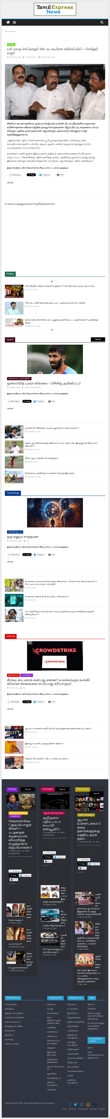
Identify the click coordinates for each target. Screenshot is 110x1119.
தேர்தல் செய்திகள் (14, 1013)
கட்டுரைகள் (73, 1053)
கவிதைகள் (73, 1049)
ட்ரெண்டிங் (27, 675)
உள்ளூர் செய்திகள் (72, 1044)
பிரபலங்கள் (73, 1066)
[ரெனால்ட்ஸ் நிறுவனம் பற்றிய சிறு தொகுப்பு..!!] (50, 910)
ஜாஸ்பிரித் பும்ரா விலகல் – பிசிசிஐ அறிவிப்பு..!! (43, 383)
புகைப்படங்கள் (12, 1043)
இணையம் (13, 675)
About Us (91, 1004)
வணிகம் (51, 1027)
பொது (11, 44)
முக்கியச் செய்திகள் (72, 1082)
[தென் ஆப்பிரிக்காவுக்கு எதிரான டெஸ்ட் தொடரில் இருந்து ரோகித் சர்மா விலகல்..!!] (14, 442)
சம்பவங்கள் (53, 1013)
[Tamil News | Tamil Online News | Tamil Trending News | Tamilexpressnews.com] (8, 22)
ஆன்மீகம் (52, 1073)
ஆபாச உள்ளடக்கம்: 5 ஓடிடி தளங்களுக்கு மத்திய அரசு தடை (88, 829)
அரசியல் (51, 1004)
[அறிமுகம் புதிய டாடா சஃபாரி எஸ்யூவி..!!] (55, 795)
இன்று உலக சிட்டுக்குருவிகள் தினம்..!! (44, 743)
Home (64, 1109)
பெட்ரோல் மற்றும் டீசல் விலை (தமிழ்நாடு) (96, 1026)
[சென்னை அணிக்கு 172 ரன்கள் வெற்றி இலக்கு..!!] (14, 472)
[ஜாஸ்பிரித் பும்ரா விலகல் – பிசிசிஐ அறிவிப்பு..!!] (55, 346)
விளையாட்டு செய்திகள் (19, 378)
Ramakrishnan (31, 57)
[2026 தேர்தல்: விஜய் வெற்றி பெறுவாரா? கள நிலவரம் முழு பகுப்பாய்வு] (14, 286)
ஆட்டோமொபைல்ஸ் (53, 813)
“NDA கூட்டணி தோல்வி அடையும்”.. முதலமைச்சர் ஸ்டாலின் (55, 303)
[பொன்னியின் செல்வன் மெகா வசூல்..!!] (15, 904)
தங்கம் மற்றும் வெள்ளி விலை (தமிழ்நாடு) (95, 1016)
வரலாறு (9, 1039)
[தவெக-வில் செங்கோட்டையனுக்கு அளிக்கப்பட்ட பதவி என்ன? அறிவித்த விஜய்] (14, 320)
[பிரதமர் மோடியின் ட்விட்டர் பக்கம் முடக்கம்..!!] (14, 758)
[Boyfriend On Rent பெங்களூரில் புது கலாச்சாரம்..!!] (15, 952)
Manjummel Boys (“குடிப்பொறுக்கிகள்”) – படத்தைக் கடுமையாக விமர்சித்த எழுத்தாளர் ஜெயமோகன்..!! (20, 834)
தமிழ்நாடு (9, 1008)
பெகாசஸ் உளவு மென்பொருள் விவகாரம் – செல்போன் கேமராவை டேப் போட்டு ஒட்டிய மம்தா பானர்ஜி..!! (61, 583)
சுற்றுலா (51, 1047)
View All (98, 339)
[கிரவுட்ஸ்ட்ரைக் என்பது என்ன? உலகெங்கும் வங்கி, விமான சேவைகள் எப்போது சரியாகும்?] (55, 643)
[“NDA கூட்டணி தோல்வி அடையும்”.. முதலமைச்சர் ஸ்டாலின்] (14, 303)
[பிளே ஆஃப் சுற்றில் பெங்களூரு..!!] (14, 457)
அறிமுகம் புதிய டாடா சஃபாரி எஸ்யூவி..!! (52, 823)
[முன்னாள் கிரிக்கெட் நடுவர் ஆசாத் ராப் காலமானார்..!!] (14, 427)
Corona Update (11, 1004)
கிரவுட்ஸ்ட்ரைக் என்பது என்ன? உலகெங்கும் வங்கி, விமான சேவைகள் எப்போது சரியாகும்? (48, 682)
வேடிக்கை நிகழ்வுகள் (52, 1061)
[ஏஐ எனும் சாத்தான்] (55, 500)
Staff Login (93, 1109)
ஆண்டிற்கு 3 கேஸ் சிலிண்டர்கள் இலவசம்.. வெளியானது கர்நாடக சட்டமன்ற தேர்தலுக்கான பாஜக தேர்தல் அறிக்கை (89, 969)
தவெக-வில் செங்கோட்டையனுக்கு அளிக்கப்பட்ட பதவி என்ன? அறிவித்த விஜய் (61, 321)
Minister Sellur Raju (48, 57)
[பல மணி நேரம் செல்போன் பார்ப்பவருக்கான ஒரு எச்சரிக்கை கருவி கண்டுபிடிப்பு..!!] (14, 611)
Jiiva (27, 540)
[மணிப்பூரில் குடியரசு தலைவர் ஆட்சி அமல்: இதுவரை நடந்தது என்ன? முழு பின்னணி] (84, 893)
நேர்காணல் (73, 1026)
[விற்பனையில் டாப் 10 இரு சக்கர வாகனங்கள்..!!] (50, 886)
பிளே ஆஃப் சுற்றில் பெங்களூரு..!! (41, 458)
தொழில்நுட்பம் (15, 532)
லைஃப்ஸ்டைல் (12, 1022)
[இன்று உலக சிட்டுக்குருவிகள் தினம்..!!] (14, 743)
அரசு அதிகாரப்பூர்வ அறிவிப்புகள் (54, 1020)
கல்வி (70, 1075)
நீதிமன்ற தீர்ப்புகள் (51, 1054)
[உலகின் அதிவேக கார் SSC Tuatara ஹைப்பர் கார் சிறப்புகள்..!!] (50, 933)
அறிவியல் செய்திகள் (72, 1037)
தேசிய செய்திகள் (86, 815)
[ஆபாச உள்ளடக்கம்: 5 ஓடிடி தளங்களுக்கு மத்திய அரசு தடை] (89, 796)
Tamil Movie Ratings (75, 1071)
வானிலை (52, 1031)
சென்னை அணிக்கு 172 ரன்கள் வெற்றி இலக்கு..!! (49, 473)
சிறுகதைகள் (73, 1017)
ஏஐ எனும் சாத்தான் (23, 536)
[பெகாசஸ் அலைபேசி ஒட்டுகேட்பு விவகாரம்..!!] (14, 596)
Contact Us (72, 1109)
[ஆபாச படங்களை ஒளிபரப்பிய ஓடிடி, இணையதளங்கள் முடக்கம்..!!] (14, 728)
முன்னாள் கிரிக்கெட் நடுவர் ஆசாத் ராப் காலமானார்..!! (52, 428)
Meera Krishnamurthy (32, 387)
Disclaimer (92, 1008)
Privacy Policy (83, 1109)
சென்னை (10, 1030)
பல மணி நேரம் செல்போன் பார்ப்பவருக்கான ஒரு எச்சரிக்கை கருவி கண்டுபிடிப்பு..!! (59, 613)
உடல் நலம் (72, 1008)
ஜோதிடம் (9, 1035)
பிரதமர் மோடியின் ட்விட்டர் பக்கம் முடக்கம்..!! (46, 758)
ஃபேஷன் (51, 1089)
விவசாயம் (52, 1036)
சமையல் (71, 1004)
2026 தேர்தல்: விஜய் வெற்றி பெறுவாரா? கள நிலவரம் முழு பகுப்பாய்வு (60, 286)
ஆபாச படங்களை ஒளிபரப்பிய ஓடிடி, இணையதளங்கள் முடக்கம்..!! (58, 728)
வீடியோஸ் (72, 1062)
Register (102, 1109)
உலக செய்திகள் (75, 1058)
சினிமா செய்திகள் (18, 813)
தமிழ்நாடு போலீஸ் (14, 1026)
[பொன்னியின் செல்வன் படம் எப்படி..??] (15, 928)
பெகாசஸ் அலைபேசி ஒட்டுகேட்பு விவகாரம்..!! (47, 596)
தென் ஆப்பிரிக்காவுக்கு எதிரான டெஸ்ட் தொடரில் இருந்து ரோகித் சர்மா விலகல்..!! (61, 445)
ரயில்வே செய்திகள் (15, 1017)
